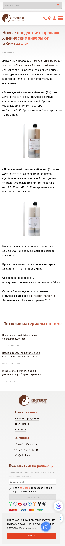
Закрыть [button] (31, 535)
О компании (22, 424)
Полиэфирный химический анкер (36, 65)
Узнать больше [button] (27, 528)
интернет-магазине (43, 296)
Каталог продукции (27, 418)
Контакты (20, 429)
